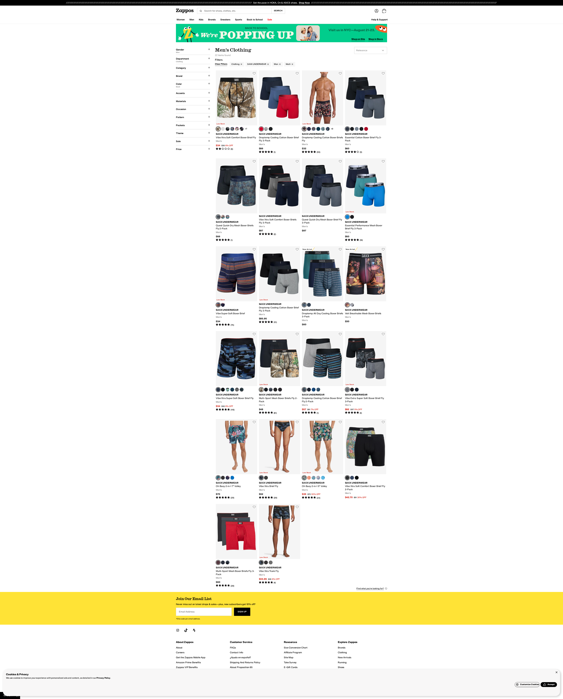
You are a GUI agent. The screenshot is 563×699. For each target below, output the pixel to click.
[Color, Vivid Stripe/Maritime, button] (313, 129)
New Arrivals (344, 657)
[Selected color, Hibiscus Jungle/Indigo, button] (218, 477)
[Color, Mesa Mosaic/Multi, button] (232, 129)
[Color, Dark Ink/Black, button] (309, 389)
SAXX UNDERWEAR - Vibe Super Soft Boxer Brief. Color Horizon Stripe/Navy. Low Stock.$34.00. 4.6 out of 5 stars (236, 286)
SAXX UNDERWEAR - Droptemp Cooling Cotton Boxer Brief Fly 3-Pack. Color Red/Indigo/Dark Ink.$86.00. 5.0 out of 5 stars (279, 112)
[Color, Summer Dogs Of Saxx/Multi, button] (237, 129)
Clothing (235, 64)
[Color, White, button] (223, 129)
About (179, 647)
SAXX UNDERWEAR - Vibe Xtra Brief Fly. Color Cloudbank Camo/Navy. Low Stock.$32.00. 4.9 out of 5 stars (279, 459)
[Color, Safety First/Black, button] (318, 389)
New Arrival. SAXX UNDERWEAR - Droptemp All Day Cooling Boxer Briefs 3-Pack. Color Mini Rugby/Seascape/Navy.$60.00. (322, 286)
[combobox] (234, 11)
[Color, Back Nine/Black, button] (356, 477)
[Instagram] (177, 630)
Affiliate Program (293, 652)
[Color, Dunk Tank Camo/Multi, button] (227, 129)
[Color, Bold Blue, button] (232, 477)
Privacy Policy (103, 678)
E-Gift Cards (290, 667)
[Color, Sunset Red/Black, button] (280, 389)
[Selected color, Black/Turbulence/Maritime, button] (347, 129)
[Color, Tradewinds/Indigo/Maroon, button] (356, 129)
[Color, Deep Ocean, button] (318, 129)
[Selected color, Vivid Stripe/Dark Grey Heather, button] (304, 389)
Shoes (341, 667)
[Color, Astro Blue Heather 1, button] (309, 129)
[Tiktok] (186, 630)
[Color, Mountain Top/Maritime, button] (223, 217)
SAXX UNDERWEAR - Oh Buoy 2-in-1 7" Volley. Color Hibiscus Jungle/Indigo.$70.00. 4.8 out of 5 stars (236, 459)
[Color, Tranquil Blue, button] (323, 477)
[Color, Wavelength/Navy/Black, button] (227, 562)
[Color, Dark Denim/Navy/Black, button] (356, 389)
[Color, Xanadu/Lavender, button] (318, 477)
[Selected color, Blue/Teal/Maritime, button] (347, 217)
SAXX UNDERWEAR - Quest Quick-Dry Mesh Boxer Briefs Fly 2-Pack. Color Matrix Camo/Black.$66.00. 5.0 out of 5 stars (236, 200)
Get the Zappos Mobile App (190, 657)
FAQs (233, 647)
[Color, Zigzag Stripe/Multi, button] (323, 129)
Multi (288, 64)
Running (342, 662)
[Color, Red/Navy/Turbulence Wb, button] (361, 129)
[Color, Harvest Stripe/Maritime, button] (227, 217)
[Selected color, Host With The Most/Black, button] (304, 129)
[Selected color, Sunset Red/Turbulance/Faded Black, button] (218, 562)
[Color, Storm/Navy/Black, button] (309, 305)
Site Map (288, 657)
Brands (341, 647)
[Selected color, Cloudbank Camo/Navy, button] (218, 389)
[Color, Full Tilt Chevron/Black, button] (266, 389)
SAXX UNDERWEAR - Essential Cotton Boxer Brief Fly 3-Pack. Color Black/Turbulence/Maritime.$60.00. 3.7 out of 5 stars (365, 112)
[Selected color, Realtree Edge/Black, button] (261, 389)
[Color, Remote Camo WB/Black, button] (275, 389)
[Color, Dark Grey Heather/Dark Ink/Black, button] (266, 129)
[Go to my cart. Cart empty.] (384, 11)
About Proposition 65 (241, 667)
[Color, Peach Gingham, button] (309, 477)
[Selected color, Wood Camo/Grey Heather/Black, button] (347, 389)
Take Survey (290, 662)
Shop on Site (358, 39)
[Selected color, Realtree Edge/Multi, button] (218, 129)
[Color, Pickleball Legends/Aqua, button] (227, 389)
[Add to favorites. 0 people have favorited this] (254, 73)
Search (278, 10)
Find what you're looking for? (370, 588)
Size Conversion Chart (295, 647)
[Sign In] (376, 11)
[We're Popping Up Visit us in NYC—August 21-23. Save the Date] (281, 33)
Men (276, 64)
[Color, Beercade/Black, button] (241, 129)
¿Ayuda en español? (240, 657)
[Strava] (194, 630)
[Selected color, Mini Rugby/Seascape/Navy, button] (304, 305)
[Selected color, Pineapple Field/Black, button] (304, 477)
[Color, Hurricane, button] (232, 389)
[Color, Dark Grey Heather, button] (237, 389)
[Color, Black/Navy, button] (352, 477)
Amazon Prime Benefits (188, 662)
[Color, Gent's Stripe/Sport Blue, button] (241, 389)
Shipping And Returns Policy (245, 662)
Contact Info (236, 652)
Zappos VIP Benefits (187, 667)
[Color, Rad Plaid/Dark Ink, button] (313, 389)
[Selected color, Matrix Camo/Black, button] (218, 217)
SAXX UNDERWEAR (256, 64)
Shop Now (304, 2)
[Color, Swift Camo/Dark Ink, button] (327, 129)
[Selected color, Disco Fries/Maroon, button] (347, 305)
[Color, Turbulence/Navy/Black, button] (223, 562)
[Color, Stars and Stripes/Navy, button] (223, 305)
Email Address (186, 611)
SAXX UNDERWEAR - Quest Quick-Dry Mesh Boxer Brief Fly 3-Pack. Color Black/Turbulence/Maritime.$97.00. (322, 200)
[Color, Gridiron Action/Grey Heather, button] (352, 305)
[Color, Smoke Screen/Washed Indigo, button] (270, 389)
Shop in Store (375, 39)
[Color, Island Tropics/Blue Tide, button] (313, 477)
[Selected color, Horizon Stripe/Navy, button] (218, 305)
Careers (180, 652)
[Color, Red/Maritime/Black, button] (366, 129)
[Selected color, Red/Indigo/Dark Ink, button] (261, 129)
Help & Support (379, 19)
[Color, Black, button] (270, 129)
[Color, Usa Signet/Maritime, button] (227, 477)
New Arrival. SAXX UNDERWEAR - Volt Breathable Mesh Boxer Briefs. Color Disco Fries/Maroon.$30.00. (365, 286)
